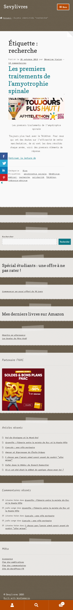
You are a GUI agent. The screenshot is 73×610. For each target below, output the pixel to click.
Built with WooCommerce (17, 598)
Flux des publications (13, 562)
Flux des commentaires (14, 565)
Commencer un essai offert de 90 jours (22, 291)
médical (12, 177)
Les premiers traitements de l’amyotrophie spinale (29, 79)
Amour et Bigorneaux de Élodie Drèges (25, 452)
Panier (56, 602)
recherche (24, 177)
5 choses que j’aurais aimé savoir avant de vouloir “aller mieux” (34, 459)
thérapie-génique (18, 180)
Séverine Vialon (53, 59)
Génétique (54, 174)
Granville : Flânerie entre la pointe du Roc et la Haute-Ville (36, 442)
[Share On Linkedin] (4, 170)
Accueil (7, 18)
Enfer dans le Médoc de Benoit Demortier (27, 465)
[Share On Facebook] (4, 156)
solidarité (38, 177)
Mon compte (12, 605)
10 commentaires (17, 63)
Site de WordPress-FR (13, 568)
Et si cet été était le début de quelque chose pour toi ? (34, 469)
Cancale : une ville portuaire (20, 447)
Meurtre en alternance (13, 335)
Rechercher (7, 236)
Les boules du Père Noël (14, 338)
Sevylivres (16, 6)
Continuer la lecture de (22, 158)
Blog (25, 171)
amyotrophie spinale (35, 174)
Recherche (36, 605)
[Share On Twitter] (4, 163)
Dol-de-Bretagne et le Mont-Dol (21, 437)
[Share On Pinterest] (4, 177)
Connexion (7, 559)
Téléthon (51, 177)
